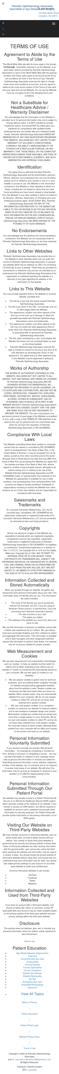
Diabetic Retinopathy (32, 976)
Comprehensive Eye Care (32, 958)
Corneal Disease (32, 964)
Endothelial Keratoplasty (32, 984)
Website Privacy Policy (29, 1036)
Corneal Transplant (32, 970)
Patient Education (30, 1013)
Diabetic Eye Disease (32, 973)
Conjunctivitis (32, 961)
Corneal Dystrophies (32, 967)
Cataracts (32, 956)
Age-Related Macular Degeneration (32, 953)
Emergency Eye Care (32, 981)
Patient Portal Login (29, 1025)
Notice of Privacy (29, 1002)
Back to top (29, 941)
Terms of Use (29, 1048)
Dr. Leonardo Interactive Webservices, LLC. (31, 1059)
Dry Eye (32, 978)
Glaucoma (32, 987)
